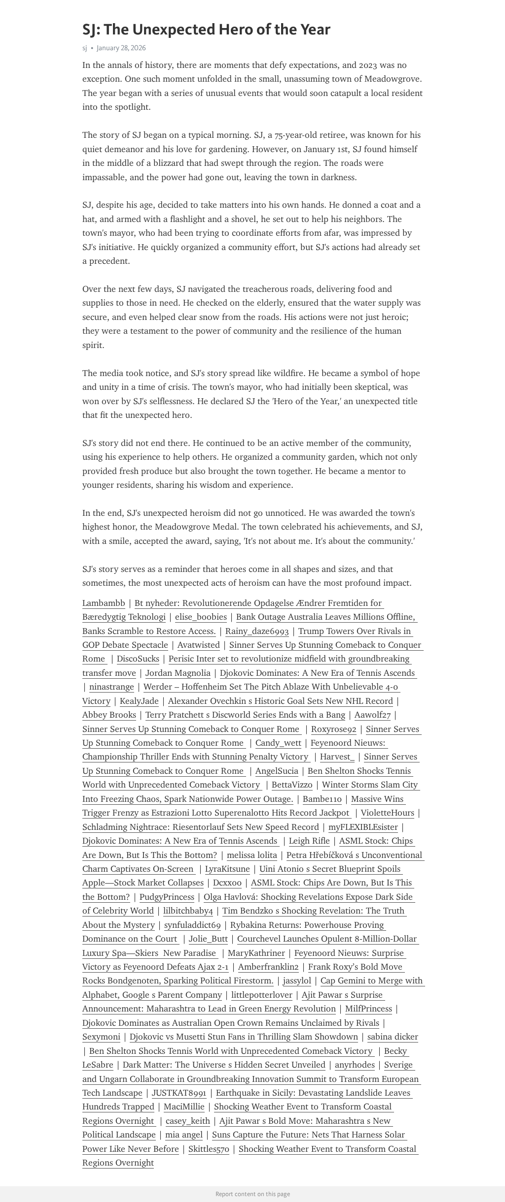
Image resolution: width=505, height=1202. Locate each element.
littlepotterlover (261, 994)
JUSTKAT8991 (179, 1092)
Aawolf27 (373, 714)
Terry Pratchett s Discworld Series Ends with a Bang (245, 714)
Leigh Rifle (309, 840)
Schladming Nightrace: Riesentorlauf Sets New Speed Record (200, 827)
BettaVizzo (292, 784)
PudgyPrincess (167, 896)
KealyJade (139, 701)
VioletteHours (387, 812)
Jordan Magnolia (178, 672)
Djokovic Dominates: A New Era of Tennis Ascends (318, 672)
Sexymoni (101, 1036)
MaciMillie (184, 1106)
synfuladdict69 (192, 924)
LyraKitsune (227, 868)
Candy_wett (278, 742)
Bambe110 (322, 798)
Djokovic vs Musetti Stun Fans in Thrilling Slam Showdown (244, 1036)
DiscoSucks (138, 658)
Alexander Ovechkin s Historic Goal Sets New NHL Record (280, 701)
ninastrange (111, 686)
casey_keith (188, 1120)
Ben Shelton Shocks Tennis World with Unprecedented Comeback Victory (232, 1050)
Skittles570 (208, 1148)
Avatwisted (199, 644)
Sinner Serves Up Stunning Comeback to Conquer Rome (192, 729)
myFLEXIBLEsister (363, 827)
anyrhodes (355, 1064)
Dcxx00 (227, 882)
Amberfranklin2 (268, 966)
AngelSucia (276, 770)
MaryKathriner (256, 953)
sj (84, 47)
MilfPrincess (368, 1008)
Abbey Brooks (109, 714)
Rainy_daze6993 (257, 631)
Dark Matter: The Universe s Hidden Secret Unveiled (224, 1064)
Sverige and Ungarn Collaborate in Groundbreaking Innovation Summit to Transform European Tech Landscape (251, 1078)
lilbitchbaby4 (188, 910)
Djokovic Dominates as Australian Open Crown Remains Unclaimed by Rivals (230, 1022)
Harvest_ (337, 756)
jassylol (297, 980)
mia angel (184, 1134)
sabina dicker (392, 1036)
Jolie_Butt (208, 938)
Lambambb (103, 603)
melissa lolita (252, 855)
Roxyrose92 (334, 729)
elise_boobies (201, 616)
